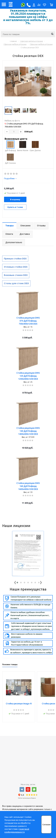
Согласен (46, 824)
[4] (14, 174)
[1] (5, 174)
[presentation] (15, 581)
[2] (8, 174)
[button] (17, 582)
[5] (16, 174)
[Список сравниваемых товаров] (39, 5)
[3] (11, 174)
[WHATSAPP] (34, 789)
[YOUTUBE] (28, 789)
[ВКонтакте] (22, 789)
